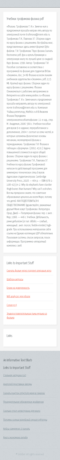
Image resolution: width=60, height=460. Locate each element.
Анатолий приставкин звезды (17, 384)
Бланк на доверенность (18, 288)
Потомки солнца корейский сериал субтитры (25, 420)
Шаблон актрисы (15, 279)
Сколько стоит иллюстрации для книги (21, 411)
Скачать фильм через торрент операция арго (29, 270)
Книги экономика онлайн (15, 437)
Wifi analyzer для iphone (18, 296)
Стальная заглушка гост (14, 375)
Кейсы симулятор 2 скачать (16, 429)
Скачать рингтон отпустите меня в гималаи (24, 393)
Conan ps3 (12, 305)
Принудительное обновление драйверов (23, 402)
